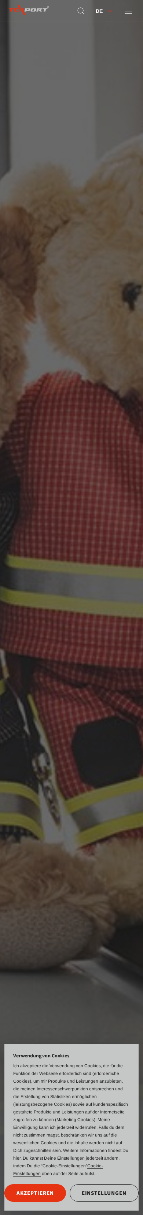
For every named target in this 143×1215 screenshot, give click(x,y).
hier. (17, 1158)
